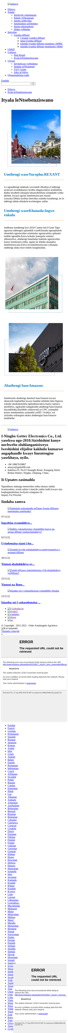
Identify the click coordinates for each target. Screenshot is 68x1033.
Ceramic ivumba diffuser (32, 38)
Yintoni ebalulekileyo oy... (18, 564)
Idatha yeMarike (22, 29)
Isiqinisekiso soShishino (26, 23)
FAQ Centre (20, 69)
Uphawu (12, 52)
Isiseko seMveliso (23, 20)
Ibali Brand (19, 55)
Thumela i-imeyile (10, 631)
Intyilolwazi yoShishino (26, 63)
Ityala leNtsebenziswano (26, 58)
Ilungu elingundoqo (24, 26)
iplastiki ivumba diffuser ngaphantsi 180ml (41, 46)
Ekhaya (11, 9)
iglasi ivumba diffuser (31, 40)
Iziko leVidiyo (21, 72)
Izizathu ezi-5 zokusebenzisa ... (20, 602)
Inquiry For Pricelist (11, 495)
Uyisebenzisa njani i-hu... (17, 543)
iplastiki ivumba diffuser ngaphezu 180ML (41, 43)
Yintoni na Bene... (13, 584)
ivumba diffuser (22, 35)
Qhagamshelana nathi (18, 75)
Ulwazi (11, 61)
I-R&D (11, 49)
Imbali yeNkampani (24, 18)
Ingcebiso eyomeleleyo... (16, 523)
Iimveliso (12, 32)
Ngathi (11, 12)
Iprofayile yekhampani (25, 15)
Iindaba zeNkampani (24, 66)
